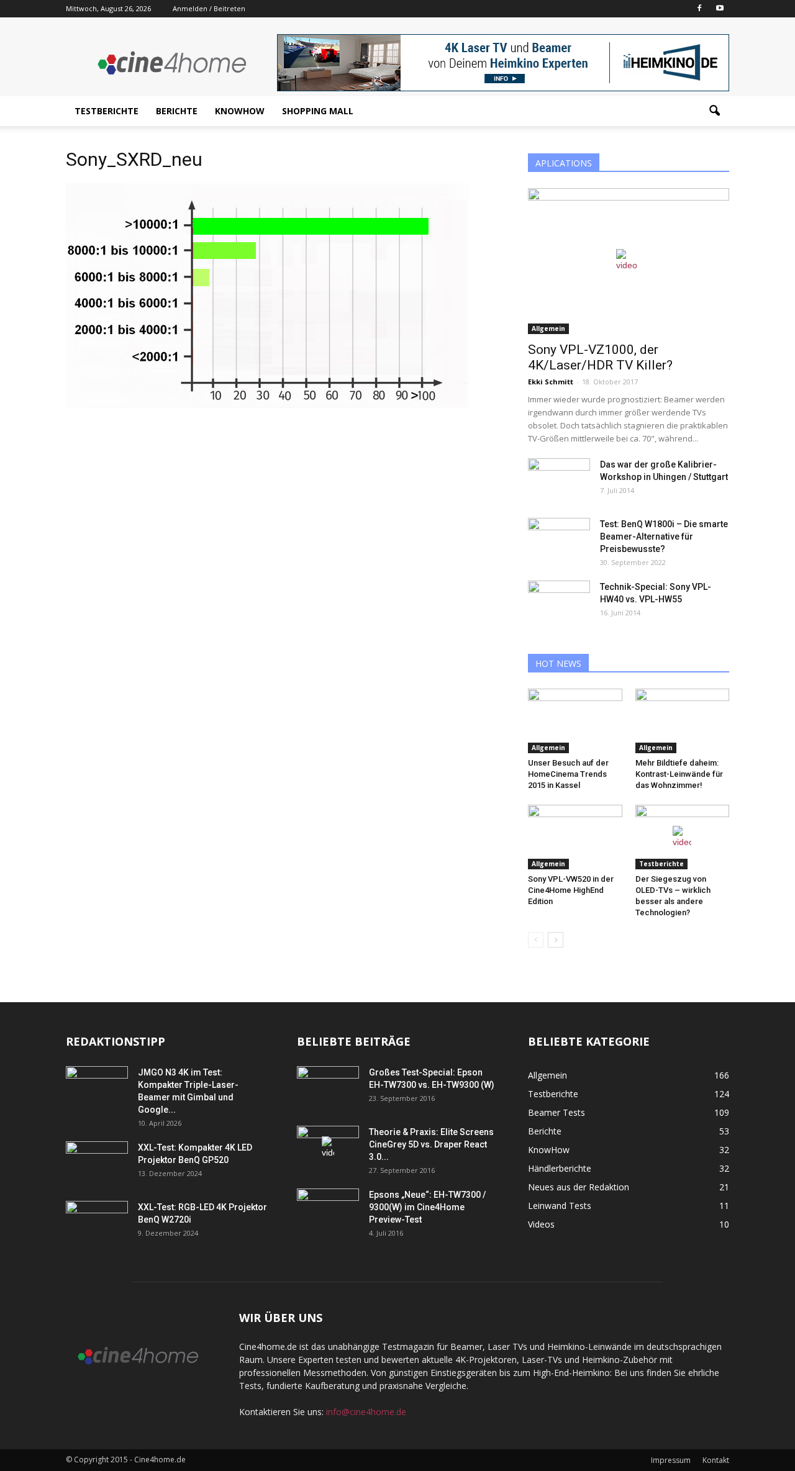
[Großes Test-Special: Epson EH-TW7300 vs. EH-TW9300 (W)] (328, 1088)
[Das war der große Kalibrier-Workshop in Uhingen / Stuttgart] (559, 480)
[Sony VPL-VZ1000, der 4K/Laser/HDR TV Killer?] (628, 261)
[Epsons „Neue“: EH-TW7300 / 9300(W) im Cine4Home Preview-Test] (328, 1210)
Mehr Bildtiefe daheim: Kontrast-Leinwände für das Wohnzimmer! (679, 774)
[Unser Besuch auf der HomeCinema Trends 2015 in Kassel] (575, 721)
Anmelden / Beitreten (209, 8)
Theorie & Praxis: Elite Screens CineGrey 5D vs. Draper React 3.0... (431, 1144)
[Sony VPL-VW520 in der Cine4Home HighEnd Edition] (575, 837)
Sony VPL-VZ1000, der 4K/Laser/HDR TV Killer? (600, 357)
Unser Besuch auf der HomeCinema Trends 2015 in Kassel (568, 774)
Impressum (671, 1460)
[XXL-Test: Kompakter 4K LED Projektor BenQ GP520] (97, 1163)
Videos (541, 1224)
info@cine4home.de (366, 1412)
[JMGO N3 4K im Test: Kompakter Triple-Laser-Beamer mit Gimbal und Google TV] (97, 1088)
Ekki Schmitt (550, 381)
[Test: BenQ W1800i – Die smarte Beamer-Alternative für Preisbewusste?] (559, 539)
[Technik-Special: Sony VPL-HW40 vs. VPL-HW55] (559, 602)
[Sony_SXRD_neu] (268, 405)
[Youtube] (720, 8)
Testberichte (107, 111)
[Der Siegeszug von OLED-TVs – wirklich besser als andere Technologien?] (682, 837)
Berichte (177, 111)
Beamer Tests (556, 1112)
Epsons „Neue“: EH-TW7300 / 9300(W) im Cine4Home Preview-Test (427, 1207)
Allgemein (548, 328)
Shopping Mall (317, 111)
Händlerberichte (559, 1168)
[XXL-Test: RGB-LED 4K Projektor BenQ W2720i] (97, 1222)
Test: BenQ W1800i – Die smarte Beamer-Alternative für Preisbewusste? (664, 536)
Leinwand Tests (559, 1205)
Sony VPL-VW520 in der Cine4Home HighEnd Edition (571, 890)
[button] (714, 111)
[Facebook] (699, 8)
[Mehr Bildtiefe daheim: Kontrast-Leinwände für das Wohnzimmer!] (682, 721)
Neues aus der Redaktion (578, 1187)
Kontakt (715, 1460)
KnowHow (240, 111)
